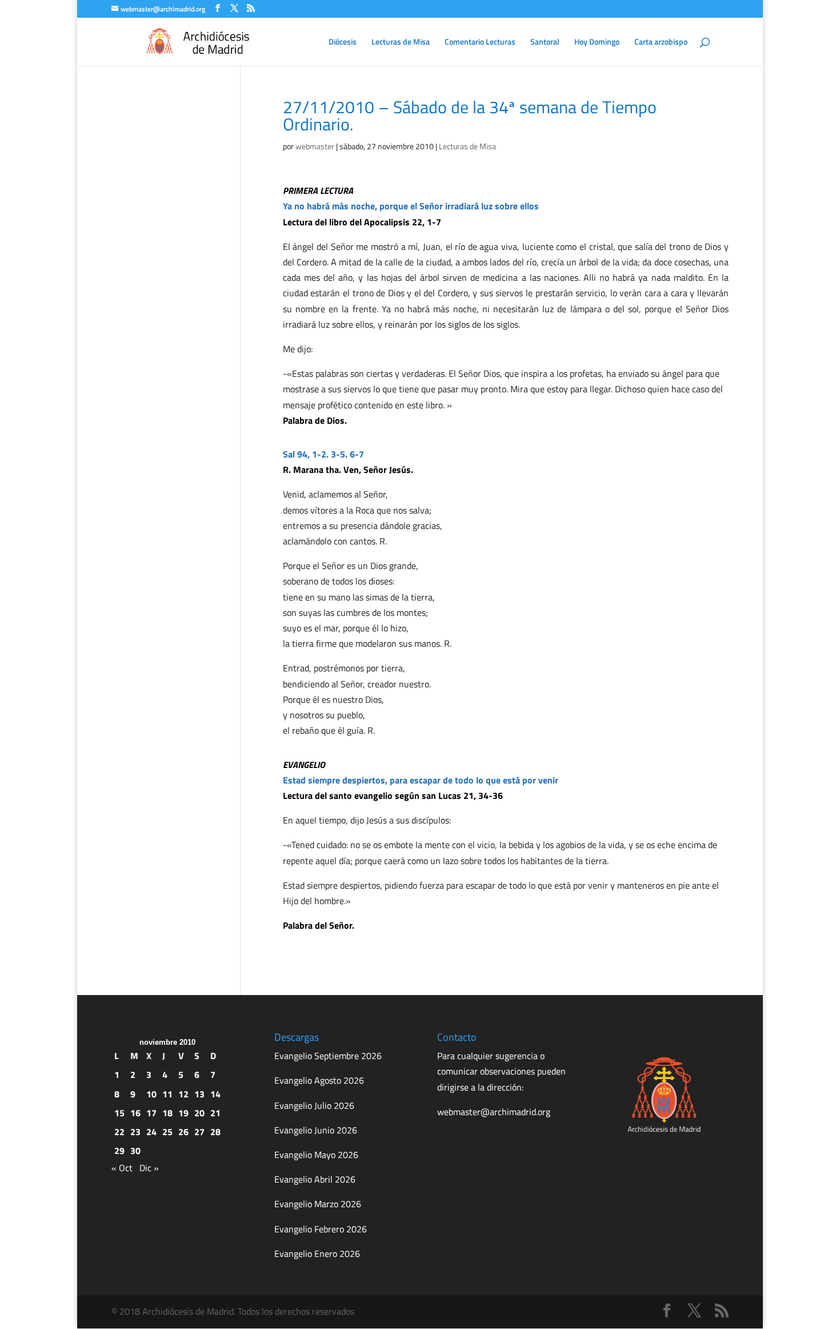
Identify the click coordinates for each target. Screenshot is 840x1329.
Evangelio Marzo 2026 (317, 1204)
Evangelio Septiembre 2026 (328, 1056)
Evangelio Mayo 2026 (316, 1154)
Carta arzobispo (660, 42)
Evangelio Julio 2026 (314, 1105)
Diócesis (343, 42)
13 (199, 1094)
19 (183, 1113)
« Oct (122, 1168)
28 (215, 1132)
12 (183, 1094)
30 (135, 1150)
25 (167, 1132)
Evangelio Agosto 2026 (319, 1080)
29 (119, 1150)
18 (167, 1113)
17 (151, 1113)
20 (199, 1113)
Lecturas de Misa (400, 42)
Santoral (544, 42)
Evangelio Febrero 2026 (320, 1229)
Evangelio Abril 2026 (314, 1179)
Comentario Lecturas (480, 42)
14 (215, 1094)
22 (119, 1132)
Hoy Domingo (596, 42)
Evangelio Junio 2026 (315, 1130)
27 (199, 1132)
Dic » (149, 1168)
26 (183, 1132)
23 (135, 1132)
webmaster (314, 146)
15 (119, 1113)
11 (167, 1094)
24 (151, 1132)
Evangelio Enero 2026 (317, 1253)
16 (135, 1113)
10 (151, 1094)
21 (215, 1113)
